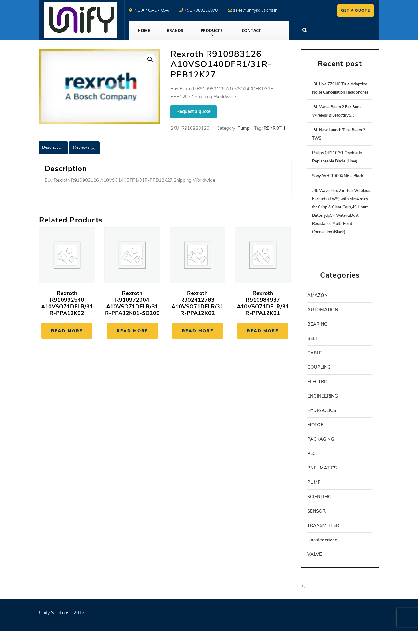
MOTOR (315, 425)
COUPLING (319, 367)
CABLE (314, 353)
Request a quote (194, 111)
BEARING (317, 324)
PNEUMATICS (322, 468)
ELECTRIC (317, 382)
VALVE (314, 554)
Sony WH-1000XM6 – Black (337, 176)
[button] (150, 59)
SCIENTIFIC (319, 497)
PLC (311, 453)
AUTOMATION (322, 310)
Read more (67, 331)
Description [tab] (53, 147)
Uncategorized (322, 540)
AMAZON (317, 295)
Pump (243, 128)
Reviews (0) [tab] (84, 147)
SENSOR (316, 511)
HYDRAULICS (321, 410)
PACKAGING (320, 439)
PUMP (314, 482)
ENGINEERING (322, 396)
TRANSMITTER (323, 525)
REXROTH (274, 128)
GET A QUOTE (355, 10)
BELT (312, 338)
